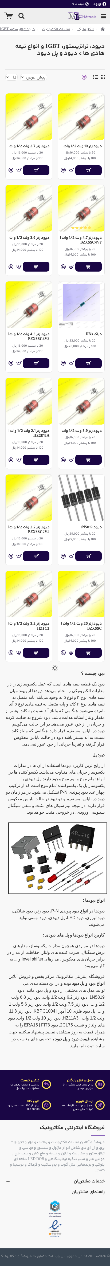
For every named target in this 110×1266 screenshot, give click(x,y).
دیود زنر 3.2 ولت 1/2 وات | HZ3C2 (28, 626)
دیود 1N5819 (91, 527)
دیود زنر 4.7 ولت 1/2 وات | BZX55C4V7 (81, 240)
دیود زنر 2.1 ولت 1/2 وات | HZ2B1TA (29, 433)
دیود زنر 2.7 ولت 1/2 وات (29, 146)
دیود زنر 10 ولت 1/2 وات (83, 146)
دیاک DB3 (94, 334)
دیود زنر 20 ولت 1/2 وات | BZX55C (81, 626)
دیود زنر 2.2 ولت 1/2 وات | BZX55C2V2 (28, 530)
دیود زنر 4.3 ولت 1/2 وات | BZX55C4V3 (28, 337)
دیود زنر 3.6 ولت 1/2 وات (29, 238)
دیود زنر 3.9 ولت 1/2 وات (82, 431)
